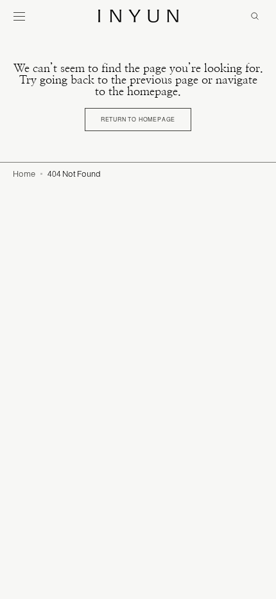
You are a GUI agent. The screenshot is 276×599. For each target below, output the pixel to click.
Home (24, 174)
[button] (19, 16)
